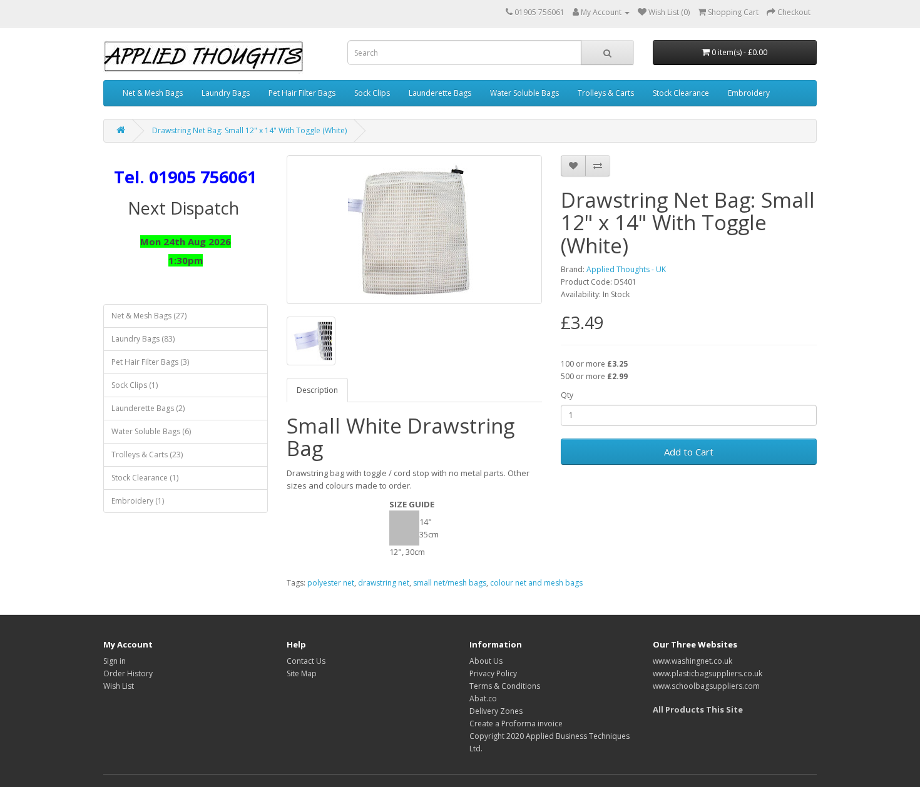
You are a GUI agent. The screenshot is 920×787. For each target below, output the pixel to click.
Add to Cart (688, 451)
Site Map (302, 673)
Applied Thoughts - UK (626, 269)
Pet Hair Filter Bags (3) (150, 362)
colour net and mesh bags (536, 582)
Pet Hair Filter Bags (301, 93)
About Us (486, 661)
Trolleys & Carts (606, 93)
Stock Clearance (681, 93)
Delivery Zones (496, 711)
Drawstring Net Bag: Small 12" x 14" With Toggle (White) (249, 130)
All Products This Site (698, 709)
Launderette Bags (440, 93)
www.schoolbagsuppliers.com (706, 686)
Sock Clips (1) (134, 385)
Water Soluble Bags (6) (151, 431)
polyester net (330, 582)
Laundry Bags (226, 93)
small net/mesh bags (449, 582)
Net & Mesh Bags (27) (149, 315)
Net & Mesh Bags (153, 93)
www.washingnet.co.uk (692, 661)
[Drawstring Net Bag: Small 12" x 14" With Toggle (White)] (415, 229)
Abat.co (483, 698)
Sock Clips (372, 93)
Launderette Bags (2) (148, 408)
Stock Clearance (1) (144, 477)
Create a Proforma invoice (516, 723)
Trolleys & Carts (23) (147, 454)
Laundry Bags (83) (143, 338)
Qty (567, 395)
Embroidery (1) (137, 500)
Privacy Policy (493, 673)
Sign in (114, 661)
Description (317, 390)
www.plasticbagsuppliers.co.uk (707, 673)
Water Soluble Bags (524, 93)
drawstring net (383, 582)
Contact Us (306, 661)
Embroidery (749, 93)
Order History (128, 673)
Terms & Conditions (504, 686)
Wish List (118, 686)
